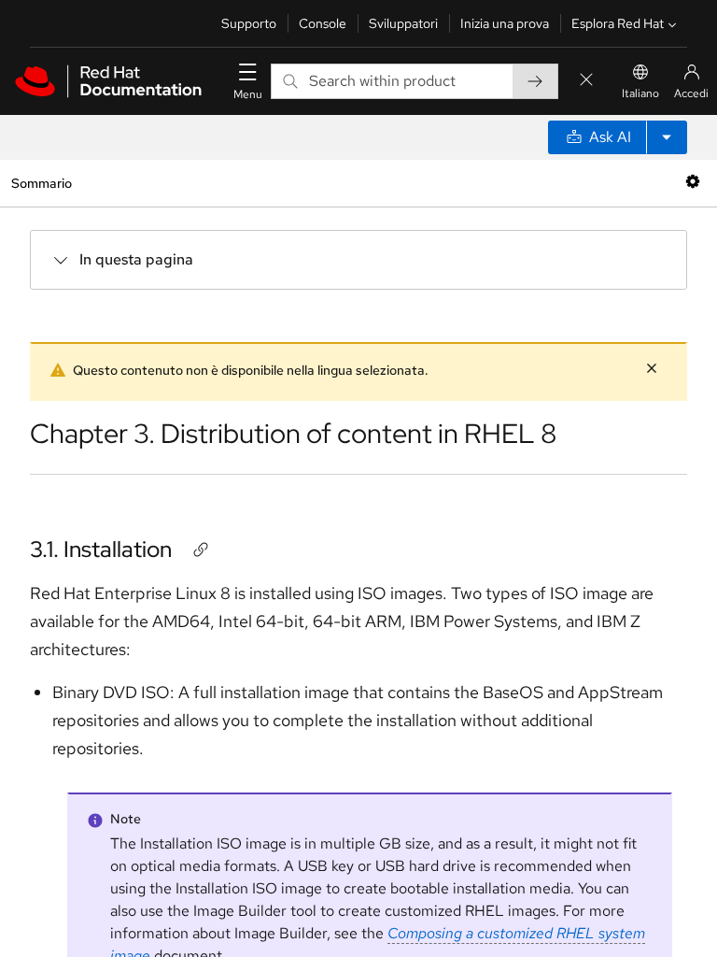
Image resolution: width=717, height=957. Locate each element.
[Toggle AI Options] (666, 137)
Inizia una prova (504, 23)
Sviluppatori (403, 23)
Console (322, 23)
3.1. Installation (101, 549)
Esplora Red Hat (617, 23)
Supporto (248, 23)
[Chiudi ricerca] (586, 81)
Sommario (41, 183)
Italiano (640, 93)
